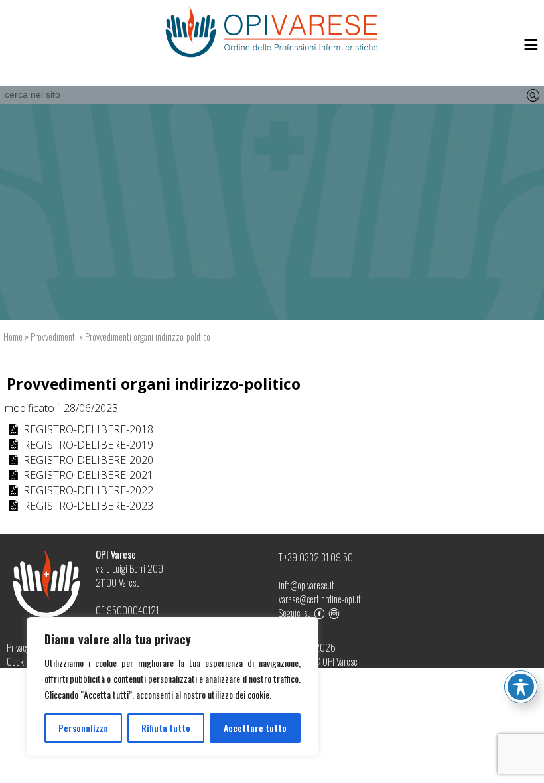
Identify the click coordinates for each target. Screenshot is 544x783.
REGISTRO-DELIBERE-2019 (80, 444)
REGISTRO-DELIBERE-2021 (80, 475)
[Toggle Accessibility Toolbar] (521, 687)
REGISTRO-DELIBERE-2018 (80, 429)
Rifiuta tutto (165, 728)
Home (13, 337)
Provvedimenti (54, 337)
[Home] (272, 32)
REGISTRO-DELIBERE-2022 (80, 490)
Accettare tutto (255, 728)
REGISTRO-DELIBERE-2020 (80, 460)
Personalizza (83, 728)
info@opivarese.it (306, 585)
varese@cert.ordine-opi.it (320, 599)
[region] (172, 686)
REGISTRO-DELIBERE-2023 (80, 505)
